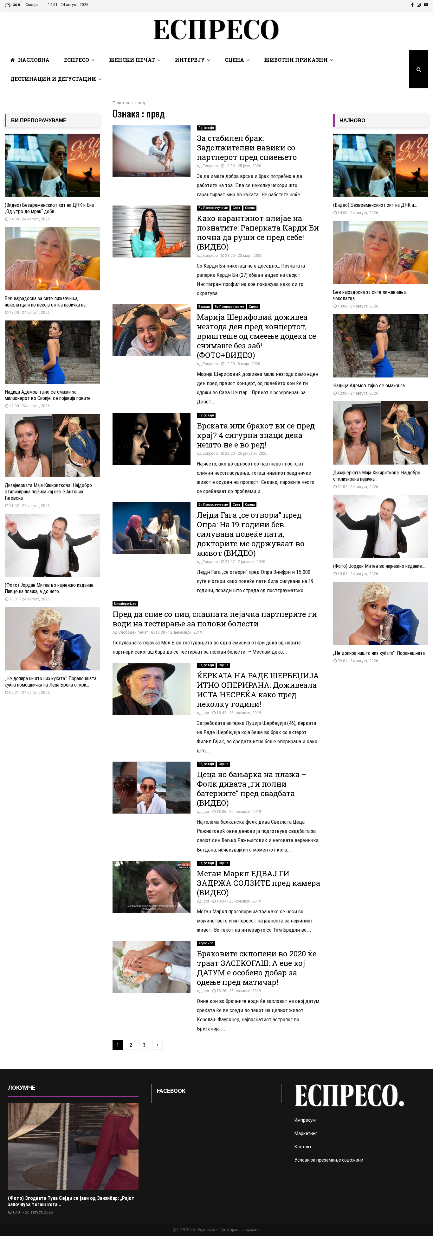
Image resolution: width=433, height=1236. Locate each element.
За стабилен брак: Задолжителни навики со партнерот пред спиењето (247, 147)
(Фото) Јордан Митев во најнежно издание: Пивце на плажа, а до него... (49, 588)
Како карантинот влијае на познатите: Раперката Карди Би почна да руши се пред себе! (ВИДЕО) (258, 232)
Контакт (303, 1146)
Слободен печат (133, 632)
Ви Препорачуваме (213, 208)
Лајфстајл (206, 128)
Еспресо (76, 59)
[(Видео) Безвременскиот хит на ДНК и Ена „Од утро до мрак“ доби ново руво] (52, 165)
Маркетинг (305, 1133)
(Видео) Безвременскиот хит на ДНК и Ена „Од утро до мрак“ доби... (49, 208)
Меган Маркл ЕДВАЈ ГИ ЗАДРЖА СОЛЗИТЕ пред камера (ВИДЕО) (258, 882)
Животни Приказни (296, 59)
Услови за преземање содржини (328, 1160)
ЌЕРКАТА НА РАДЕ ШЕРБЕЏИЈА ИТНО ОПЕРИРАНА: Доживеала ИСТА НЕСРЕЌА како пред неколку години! (258, 689)
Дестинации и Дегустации (53, 78)
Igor (206, 713)
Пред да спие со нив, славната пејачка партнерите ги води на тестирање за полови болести (215, 619)
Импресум (305, 1120)
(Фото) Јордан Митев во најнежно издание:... (379, 566)
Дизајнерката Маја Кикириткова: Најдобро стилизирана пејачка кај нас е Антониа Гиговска (48, 491)
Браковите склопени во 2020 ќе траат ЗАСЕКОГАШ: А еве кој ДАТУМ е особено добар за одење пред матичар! (256, 967)
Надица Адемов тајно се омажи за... (370, 386)
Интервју (190, 59)
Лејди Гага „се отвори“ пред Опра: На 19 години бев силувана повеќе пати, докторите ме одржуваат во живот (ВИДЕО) (251, 534)
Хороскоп (205, 943)
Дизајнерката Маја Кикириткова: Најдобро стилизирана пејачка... (376, 476)
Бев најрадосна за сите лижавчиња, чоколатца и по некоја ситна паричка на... (46, 301)
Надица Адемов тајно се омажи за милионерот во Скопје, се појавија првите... (49, 395)
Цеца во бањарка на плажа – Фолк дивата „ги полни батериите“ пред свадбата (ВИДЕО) (252, 788)
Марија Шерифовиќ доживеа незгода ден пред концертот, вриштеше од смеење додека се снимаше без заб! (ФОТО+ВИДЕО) (256, 336)
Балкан (204, 306)
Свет (236, 208)
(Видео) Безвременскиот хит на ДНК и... (375, 205)
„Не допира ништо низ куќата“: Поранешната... (380, 653)
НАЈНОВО (352, 120)
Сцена (234, 59)
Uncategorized (125, 603)
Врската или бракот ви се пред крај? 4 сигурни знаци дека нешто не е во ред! (256, 435)
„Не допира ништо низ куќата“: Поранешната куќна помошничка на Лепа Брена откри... (50, 681)
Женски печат (132, 59)
